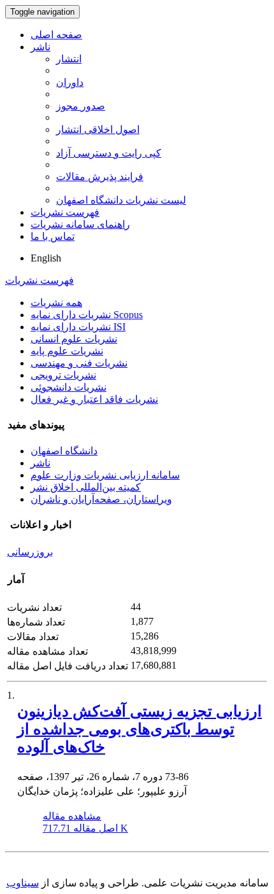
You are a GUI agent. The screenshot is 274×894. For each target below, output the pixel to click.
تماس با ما (53, 236)
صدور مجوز (80, 106)
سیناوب (22, 882)
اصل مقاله (85, 828)
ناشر (40, 46)
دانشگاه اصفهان (64, 450)
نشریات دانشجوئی (68, 387)
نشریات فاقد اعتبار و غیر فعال (94, 399)
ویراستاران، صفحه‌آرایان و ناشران (101, 499)
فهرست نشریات (65, 212)
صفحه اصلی (56, 34)
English (46, 258)
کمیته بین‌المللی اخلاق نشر (86, 487)
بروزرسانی (30, 552)
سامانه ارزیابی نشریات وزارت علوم (105, 475)
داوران (69, 82)
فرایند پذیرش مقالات (99, 176)
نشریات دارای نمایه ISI (78, 326)
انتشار (69, 58)
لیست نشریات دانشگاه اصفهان (121, 200)
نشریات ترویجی (63, 375)
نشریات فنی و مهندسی (79, 363)
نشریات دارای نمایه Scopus (87, 314)
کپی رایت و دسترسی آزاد (108, 153)
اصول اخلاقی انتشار (98, 129)
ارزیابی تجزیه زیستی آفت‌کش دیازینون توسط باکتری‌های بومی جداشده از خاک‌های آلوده (139, 729)
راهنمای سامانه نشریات (80, 224)
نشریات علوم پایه (67, 351)
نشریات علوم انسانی (74, 338)
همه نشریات (56, 302)
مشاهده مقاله (72, 816)
